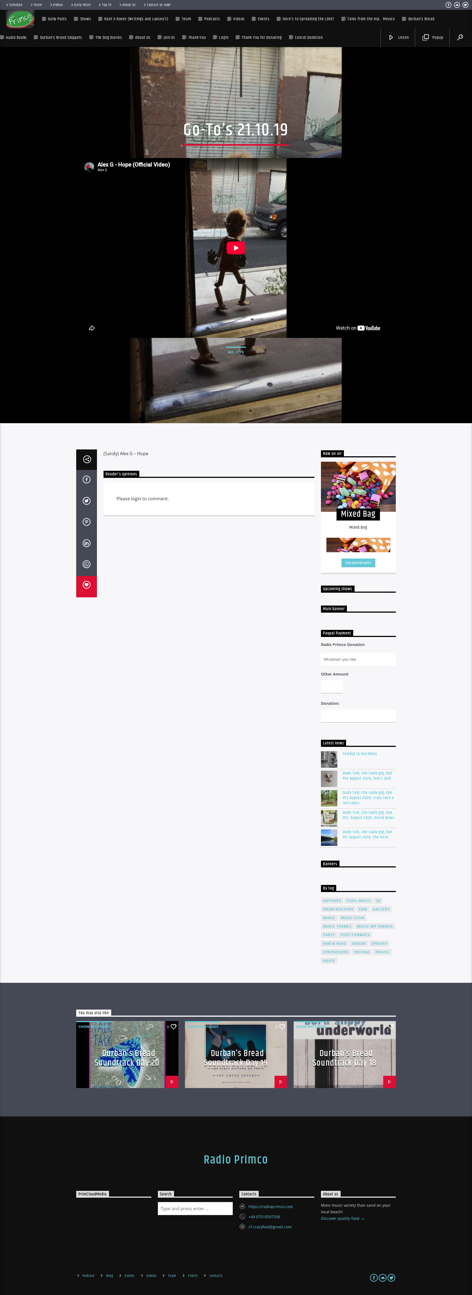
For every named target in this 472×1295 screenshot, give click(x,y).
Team (38, 5)
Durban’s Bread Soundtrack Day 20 (127, 1058)
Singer (359, 943)
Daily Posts (82, 5)
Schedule (16, 5)
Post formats (355, 934)
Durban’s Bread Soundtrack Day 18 (345, 1058)
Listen (403, 37)
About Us (129, 5)
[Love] (86, 586)
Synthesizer (336, 952)
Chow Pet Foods (94, 1026)
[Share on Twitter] (86, 502)
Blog (109, 1276)
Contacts (216, 1276)
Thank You (197, 37)
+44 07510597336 (264, 1216)
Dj (378, 900)
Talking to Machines (360, 753)
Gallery (381, 909)
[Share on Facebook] (86, 480)
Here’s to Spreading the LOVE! (308, 19)
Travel (382, 952)
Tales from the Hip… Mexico (371, 19)
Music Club (352, 918)
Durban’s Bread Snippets (61, 37)
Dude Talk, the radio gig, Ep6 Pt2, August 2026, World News (368, 815)
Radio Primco (236, 1160)
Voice (329, 960)
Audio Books (16, 37)
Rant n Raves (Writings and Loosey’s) (136, 19)
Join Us (169, 37)
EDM (363, 909)
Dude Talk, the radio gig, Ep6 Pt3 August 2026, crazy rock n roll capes (368, 798)
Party (329, 934)
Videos (58, 5)
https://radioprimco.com (271, 1206)
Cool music (359, 900)
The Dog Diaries (109, 37)
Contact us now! (159, 5)
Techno (362, 952)
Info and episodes (358, 563)
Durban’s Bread (421, 19)
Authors (332, 900)
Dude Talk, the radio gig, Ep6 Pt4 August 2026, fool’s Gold (367, 776)
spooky (379, 943)
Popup (437, 37)
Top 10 (106, 5)
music (329, 918)
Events (129, 1276)
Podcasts (212, 19)
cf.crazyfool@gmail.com (270, 1226)
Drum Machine (338, 909)
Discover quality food (341, 1218)
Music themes (337, 926)
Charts (192, 1276)
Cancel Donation (309, 37)
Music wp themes (375, 926)
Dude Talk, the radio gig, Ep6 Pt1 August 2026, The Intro (367, 834)
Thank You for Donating (262, 37)
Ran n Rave (334, 943)
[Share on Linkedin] (86, 544)
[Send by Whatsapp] (86, 565)
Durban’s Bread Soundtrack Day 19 (236, 1058)
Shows (85, 19)
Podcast (88, 1276)
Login (223, 37)
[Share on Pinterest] (86, 523)
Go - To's (236, 352)
